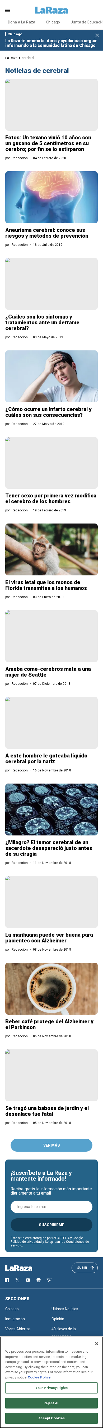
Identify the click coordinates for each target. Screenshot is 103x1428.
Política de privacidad (26, 1242)
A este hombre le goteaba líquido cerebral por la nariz (46, 758)
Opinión (58, 1319)
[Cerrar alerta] (97, 36)
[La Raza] (51, 10)
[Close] (96, 1343)
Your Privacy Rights (51, 1388)
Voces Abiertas (18, 1329)
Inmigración (15, 1319)
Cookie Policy (39, 1377)
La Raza (11, 58)
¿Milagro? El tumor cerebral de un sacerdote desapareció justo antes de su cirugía (48, 848)
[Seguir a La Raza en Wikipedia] (49, 1280)
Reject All (51, 1403)
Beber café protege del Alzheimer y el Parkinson (49, 1024)
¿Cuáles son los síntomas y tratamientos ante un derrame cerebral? (42, 322)
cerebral (28, 58)
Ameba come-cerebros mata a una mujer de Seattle (48, 672)
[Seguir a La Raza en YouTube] (28, 1280)
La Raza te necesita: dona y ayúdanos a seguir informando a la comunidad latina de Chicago (51, 43)
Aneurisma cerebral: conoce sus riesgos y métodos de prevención (46, 233)
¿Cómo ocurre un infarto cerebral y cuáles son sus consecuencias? (48, 412)
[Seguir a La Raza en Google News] (38, 1280)
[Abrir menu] (7, 10)
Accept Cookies (51, 1418)
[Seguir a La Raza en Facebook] (7, 1280)
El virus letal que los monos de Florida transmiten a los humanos (46, 585)
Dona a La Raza (21, 22)
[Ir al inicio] (26, 1268)
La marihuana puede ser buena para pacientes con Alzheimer (49, 938)
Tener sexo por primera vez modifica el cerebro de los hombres (50, 498)
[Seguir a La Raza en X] (17, 1280)
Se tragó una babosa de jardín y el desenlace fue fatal (47, 1111)
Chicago (53, 22)
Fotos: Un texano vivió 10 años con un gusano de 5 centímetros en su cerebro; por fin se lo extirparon (48, 143)
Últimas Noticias (65, 1309)
